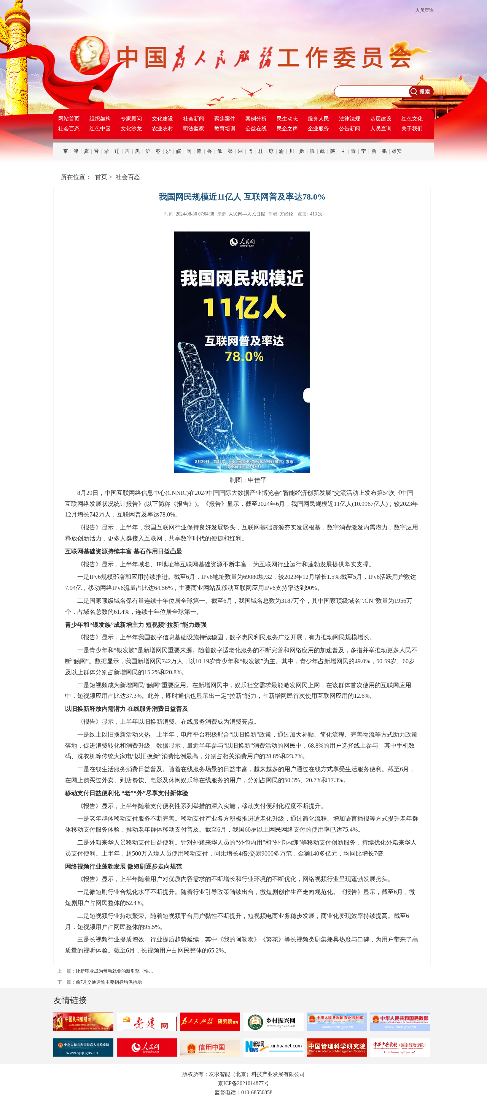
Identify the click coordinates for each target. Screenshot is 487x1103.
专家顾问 (131, 119)
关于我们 (412, 129)
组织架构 (100, 119)
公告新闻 (349, 129)
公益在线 (256, 129)
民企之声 (287, 129)
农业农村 (162, 129)
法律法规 (349, 119)
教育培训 (225, 129)
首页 (101, 177)
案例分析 (256, 119)
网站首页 (69, 119)
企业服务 (318, 129)
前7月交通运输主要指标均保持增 (109, 982)
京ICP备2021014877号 (243, 1083)
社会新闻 (193, 119)
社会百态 (69, 129)
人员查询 (424, 10)
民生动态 (287, 119)
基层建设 (381, 119)
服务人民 (318, 119)
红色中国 (100, 129)
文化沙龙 (131, 129)
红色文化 (412, 119)
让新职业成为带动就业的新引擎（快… (114, 971)
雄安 (397, 151)
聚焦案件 (225, 119)
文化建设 (162, 119)
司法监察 (193, 129)
